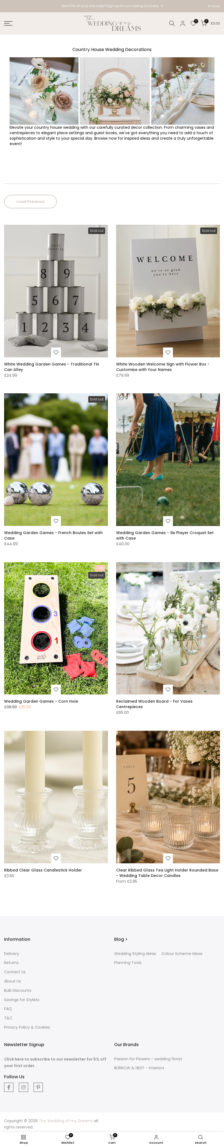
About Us (12, 981)
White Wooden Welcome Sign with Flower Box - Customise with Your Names (163, 366)
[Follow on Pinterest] (38, 1087)
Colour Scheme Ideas (181, 953)
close (11, 6)
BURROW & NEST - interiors (139, 1068)
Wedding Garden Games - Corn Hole (41, 701)
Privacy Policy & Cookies (27, 1027)
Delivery (11, 953)
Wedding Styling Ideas (135, 953)
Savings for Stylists (21, 999)
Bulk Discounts (17, 990)
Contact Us (15, 972)
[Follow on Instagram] (23, 1087)
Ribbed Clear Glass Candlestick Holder (43, 870)
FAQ (8, 1008)
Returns (11, 962)
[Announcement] (112, 6)
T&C (8, 1018)
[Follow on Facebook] (8, 1087)
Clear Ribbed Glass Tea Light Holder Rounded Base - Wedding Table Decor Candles (167, 872)
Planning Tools (128, 962)
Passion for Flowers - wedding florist (148, 1059)
